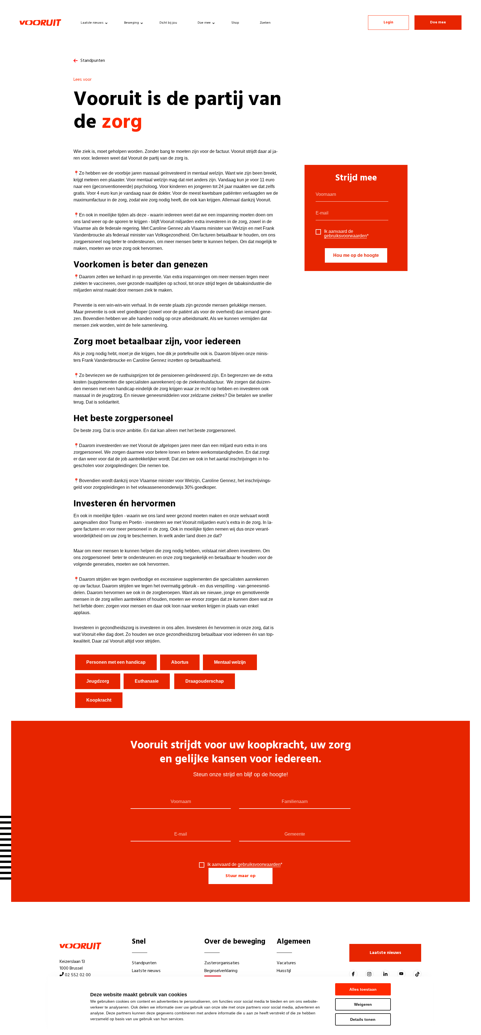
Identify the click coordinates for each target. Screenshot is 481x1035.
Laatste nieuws (92, 22)
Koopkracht (98, 700)
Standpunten (92, 60)
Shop (235, 22)
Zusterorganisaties (221, 963)
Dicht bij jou (168, 22)
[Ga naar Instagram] (369, 974)
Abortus (179, 662)
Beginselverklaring (220, 971)
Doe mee (204, 22)
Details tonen (363, 1019)
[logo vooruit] (40, 22)
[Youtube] (401, 974)
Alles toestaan (363, 989)
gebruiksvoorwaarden (345, 235)
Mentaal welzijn (230, 662)
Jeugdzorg (97, 681)
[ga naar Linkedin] (385, 974)
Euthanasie (147, 681)
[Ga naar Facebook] (353, 974)
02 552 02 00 (78, 975)
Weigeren (363, 1004)
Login (388, 22)
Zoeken (265, 22)
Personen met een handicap (116, 662)
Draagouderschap (204, 681)
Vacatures (286, 963)
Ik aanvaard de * (346, 233)
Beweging (131, 22)
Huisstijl (284, 971)
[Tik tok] (417, 974)
